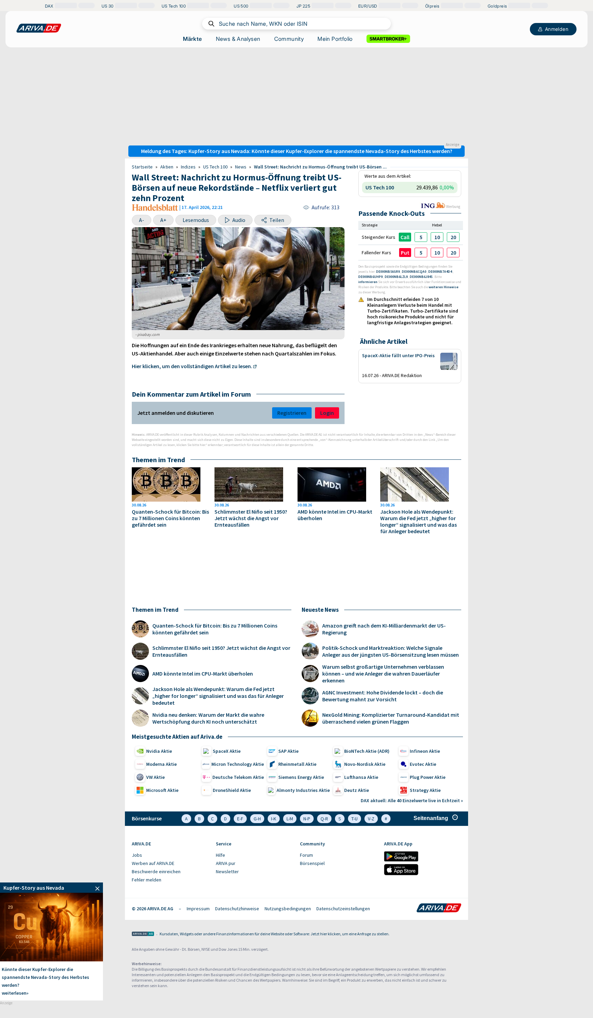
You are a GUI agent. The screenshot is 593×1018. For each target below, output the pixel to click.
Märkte (192, 38)
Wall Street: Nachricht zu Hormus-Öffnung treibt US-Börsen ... (320, 167)
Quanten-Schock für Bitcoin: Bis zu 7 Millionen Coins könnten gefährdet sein (170, 518)
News (240, 167)
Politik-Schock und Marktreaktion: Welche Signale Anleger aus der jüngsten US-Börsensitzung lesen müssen (390, 651)
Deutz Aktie (356, 790)
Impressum (198, 908)
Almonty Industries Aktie (303, 790)
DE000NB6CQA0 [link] (414, 271)
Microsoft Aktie (162, 790)
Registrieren (291, 412)
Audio (238, 220)
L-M (290, 819)
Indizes (188, 167)
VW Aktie (155, 777)
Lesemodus (196, 220)
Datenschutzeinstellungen (343, 908)
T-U (354, 819)
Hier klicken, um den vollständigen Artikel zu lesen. (192, 366)
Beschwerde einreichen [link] (156, 871)
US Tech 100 (215, 167)
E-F (240, 819)
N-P (306, 819)
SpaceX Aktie (227, 751)
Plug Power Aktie (427, 777)
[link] (421, 237)
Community (289, 38)
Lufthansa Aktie (361, 777)
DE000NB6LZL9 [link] (396, 276)
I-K (273, 819)
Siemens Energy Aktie (301, 777)
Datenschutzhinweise (237, 908)
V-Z (371, 819)
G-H (257, 819)
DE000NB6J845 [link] (421, 276)
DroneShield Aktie (232, 790)
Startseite (142, 167)
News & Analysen (238, 38)
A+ (163, 220)
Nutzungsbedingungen (288, 908)
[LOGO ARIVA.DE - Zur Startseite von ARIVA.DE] (38, 28)
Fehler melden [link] (146, 880)
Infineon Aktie (425, 751)
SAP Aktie (288, 751)
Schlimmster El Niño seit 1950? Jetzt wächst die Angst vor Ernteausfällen (250, 518)
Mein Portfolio (335, 38)
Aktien (166, 167)
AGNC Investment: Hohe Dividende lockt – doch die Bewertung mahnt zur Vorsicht (382, 696)
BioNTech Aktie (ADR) (366, 751)
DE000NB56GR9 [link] (388, 271)
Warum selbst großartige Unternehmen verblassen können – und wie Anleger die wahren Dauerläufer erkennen (383, 673)
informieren (367, 282)
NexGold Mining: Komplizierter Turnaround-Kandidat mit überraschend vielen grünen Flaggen (390, 718)
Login (327, 412)
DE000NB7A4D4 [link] (440, 271)
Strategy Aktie (425, 790)
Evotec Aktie (423, 764)
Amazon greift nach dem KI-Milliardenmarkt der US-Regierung (384, 629)
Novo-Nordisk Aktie (364, 764)
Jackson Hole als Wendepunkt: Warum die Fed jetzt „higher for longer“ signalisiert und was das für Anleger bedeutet (418, 521)
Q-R (324, 819)
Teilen (276, 220)
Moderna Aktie (161, 764)
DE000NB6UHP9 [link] (370, 276)
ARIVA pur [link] (225, 863)
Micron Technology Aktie (237, 764)
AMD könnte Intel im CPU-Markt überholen (335, 515)
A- (141, 220)
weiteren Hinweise (443, 287)
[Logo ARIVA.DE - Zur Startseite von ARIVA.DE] (439, 908)
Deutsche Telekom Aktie (238, 777)
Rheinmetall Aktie (297, 764)
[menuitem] (170, 855)
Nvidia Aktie (159, 751)
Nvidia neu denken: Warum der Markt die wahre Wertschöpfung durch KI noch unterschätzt (208, 718)
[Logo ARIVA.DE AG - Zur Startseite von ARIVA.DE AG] (143, 934)
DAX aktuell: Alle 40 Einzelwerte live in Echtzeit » (412, 800)
